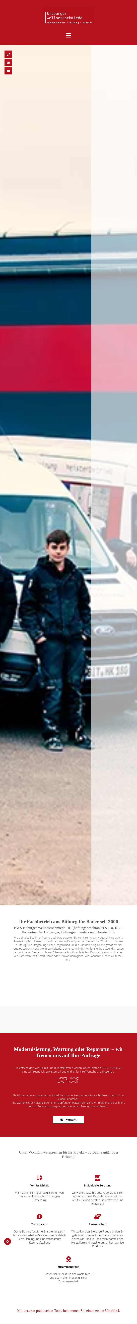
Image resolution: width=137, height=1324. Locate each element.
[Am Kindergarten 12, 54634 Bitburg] (8, 70)
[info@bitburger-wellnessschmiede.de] (8, 62)
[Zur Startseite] (68, 14)
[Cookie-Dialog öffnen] (7, 1241)
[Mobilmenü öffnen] (68, 35)
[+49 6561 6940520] (8, 54)
